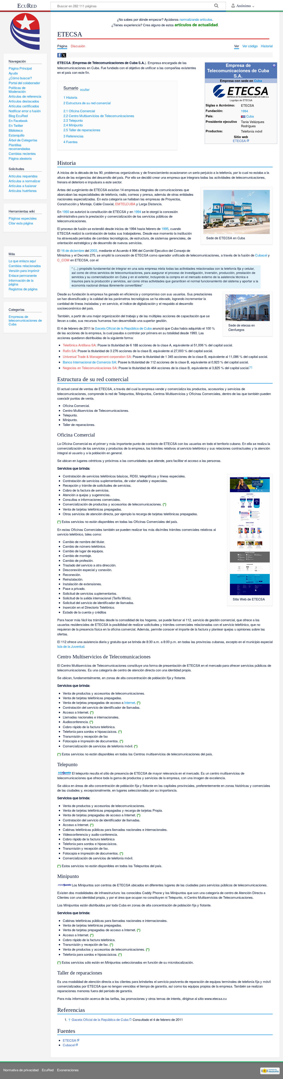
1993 (65, 211)
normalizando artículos (196, 19)
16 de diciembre (72, 250)
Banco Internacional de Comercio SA (89, 362)
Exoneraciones (68, 1070)
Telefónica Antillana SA (79, 345)
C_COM (63, 260)
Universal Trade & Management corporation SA (97, 356)
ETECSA (239, 140)
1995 (164, 228)
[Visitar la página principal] (25, 31)
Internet (129, 702)
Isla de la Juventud (70, 646)
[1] (250, 367)
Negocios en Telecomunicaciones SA (90, 367)
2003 (93, 250)
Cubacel (261, 255)
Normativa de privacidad (20, 1070)
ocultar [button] (85, 89)
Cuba (258, 80)
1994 (244, 110)
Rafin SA (69, 350)
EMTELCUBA (125, 203)
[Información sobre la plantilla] (274, 65)
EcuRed (27, 5)
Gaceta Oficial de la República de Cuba (123, 328)
